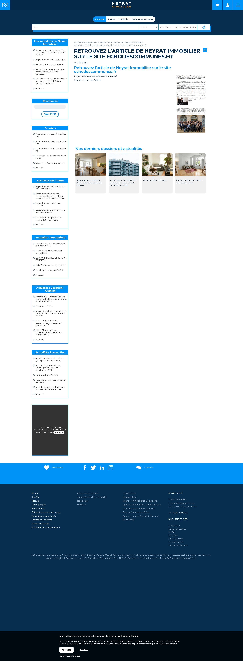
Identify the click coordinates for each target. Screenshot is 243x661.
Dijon (83, 555)
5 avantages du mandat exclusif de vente (51, 157)
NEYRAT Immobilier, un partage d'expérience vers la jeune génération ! (50, 71)
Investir (123, 19)
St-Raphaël (59, 558)
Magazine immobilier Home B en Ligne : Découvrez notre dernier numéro (50, 52)
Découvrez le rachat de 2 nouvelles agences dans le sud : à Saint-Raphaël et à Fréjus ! (51, 81)
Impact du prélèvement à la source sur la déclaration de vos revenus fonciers (51, 313)
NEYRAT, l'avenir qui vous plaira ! (50, 64)
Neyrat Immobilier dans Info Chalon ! (48, 204)
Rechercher (50, 101)
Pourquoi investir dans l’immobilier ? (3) (51, 135)
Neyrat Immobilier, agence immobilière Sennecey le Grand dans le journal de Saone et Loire (50, 196)
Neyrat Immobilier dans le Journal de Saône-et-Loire (50, 187)
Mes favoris (57, 467)
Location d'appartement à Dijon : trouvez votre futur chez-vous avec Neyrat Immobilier (51, 299)
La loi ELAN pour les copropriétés (50, 265)
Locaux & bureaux (142, 19)
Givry (122, 555)
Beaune (91, 555)
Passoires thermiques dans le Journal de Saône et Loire (49, 218)
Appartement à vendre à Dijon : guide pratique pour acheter (49, 359)
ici (83, 80)
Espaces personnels (228, 5)
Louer (111, 19)
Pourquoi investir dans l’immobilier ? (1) (51, 149)
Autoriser (59, 432)
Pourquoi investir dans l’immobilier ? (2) (51, 142)
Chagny (139, 555)
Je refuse (84, 649)
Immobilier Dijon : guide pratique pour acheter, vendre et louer (50, 388)
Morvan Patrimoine (178, 545)
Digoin (193, 555)
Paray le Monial (104, 555)
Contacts (148, 467)
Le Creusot (150, 555)
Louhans (184, 555)
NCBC (171, 532)
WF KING (173, 535)
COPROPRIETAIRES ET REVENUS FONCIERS (51, 259)
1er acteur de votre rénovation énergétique (49, 252)
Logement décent (44, 306)
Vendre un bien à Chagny (47, 375)
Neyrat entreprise (177, 529)
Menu (238, 5)
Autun (116, 555)
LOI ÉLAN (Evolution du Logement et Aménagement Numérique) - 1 (49, 332)
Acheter (99, 19)
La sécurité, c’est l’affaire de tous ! (50, 163)
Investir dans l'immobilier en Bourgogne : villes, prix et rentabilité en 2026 (48, 367)
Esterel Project (175, 542)
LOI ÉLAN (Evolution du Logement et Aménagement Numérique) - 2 (49, 323)
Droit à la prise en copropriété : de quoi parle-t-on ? (50, 244)
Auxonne (130, 555)
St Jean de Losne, (75, 558)
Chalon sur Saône (71, 555)
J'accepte (66, 650)
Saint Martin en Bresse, (168, 555)
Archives (39, 88)
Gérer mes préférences (69, 656)
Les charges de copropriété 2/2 (49, 270)
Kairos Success (175, 539)
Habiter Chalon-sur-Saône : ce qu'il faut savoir (51, 381)
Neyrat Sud (174, 525)
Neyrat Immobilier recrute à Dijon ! (51, 59)
